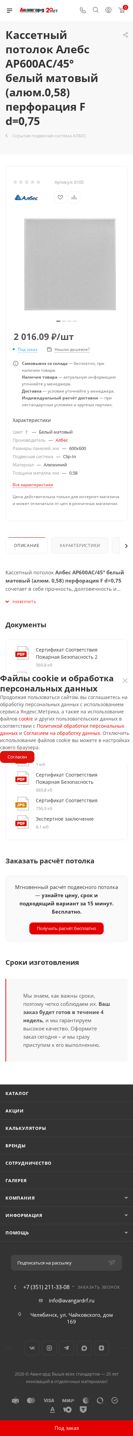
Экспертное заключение (65, 819)
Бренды (15, 1146)
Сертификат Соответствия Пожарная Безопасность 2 (67, 653)
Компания (20, 1198)
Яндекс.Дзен (101, 1348)
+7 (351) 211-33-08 (46, 1287)
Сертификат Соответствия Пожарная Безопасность (67, 778)
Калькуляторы (25, 1128)
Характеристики (80, 545)
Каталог (17, 1093)
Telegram (66, 1348)
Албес (62, 440)
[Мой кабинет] (108, 10)
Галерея (16, 1180)
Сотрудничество (28, 1163)
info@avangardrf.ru (71, 1300)
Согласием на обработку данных (62, 733)
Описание (26, 545)
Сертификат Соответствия (67, 800)
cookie (26, 718)
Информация (24, 1215)
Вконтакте (32, 1348)
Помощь (17, 1233)
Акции (14, 1111)
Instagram (49, 1348)
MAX (84, 1348)
